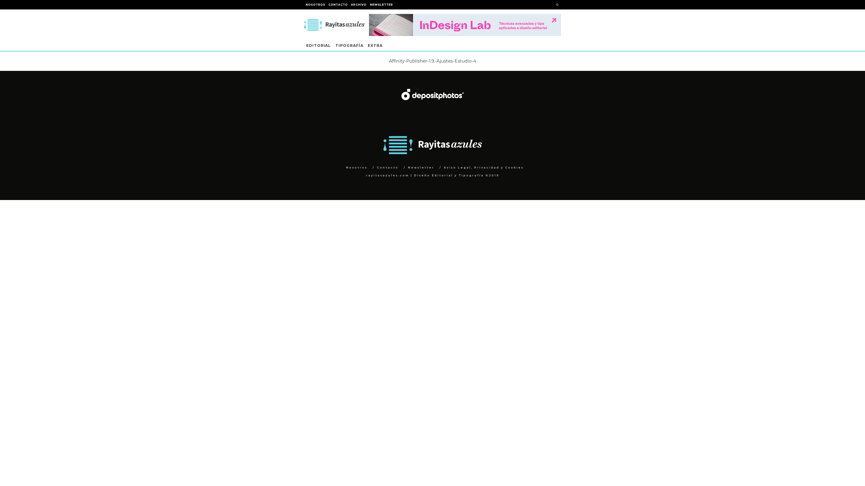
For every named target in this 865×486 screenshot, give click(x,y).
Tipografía (349, 45)
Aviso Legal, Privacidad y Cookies (484, 167)
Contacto (338, 4)
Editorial (318, 45)
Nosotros (315, 4)
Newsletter (381, 4)
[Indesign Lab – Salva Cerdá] (465, 17)
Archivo (358, 4)
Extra (375, 45)
